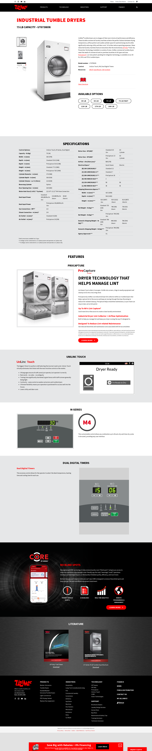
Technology (96, 682)
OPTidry (125, 48)
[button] (137, 7)
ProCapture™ (82, 55)
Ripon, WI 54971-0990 (19, 694)
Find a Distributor (125, 690)
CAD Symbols (106, 70)
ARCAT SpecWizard (95, 70)
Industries (70, 682)
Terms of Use (67, 730)
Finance (120, 682)
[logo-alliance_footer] (120, 701)
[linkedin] (24, 1)
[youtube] (21, 1)
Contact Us (122, 694)
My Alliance (122, 698)
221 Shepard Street (19, 693)
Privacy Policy (60, 730)
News (119, 686)
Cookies (73, 730)
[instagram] (18, 1)
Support (95, 701)
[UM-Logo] (21, 6)
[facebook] (15, 1)
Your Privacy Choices (90, 730)
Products (44, 682)
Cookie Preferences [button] (80, 730)
